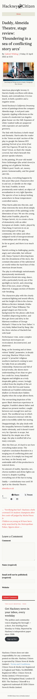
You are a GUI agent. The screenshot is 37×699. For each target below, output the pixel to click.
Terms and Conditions (20, 664)
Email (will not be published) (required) (14, 576)
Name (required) (9, 565)
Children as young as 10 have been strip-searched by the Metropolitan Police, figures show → (17, 524)
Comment (6, 540)
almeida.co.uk (8, 488)
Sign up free (12, 639)
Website (5, 587)
